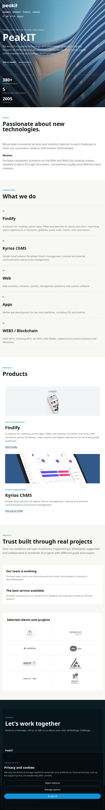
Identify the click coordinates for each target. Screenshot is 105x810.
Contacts (36, 12)
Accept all (52, 796)
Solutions (16, 12)
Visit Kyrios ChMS (14, 511)
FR (14, 16)
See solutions (24, 62)
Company (6, 12)
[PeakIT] (10, 5)
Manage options (52, 789)
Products (26, 12)
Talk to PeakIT (9, 62)
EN (7, 16)
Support (20, 16)
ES (11, 16)
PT (4, 16)
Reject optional (52, 783)
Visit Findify (11, 447)
